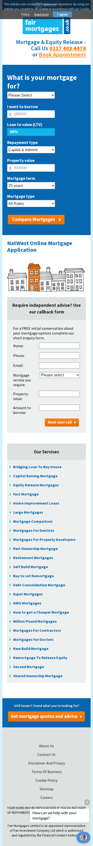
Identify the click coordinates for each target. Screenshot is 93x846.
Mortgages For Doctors (33, 639)
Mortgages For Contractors (37, 630)
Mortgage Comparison (32, 521)
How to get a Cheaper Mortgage (41, 612)
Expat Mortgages (28, 594)
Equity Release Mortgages (36, 485)
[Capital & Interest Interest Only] (31, 150)
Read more (41, 14)
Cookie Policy (46, 780)
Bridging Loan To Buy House (37, 466)
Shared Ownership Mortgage (37, 675)
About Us (46, 745)
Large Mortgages (28, 512)
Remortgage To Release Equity (40, 657)
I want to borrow (22, 106)
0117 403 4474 (67, 48)
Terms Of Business (46, 771)
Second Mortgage (28, 666)
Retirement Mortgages (33, 557)
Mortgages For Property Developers (44, 539)
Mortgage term (21, 178)
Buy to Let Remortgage (33, 575)
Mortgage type (21, 196)
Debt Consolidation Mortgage (39, 584)
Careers (46, 797)
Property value (21, 160)
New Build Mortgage (30, 648)
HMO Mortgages (27, 603)
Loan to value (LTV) (24, 124)
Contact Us (46, 754)
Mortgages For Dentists (33, 530)
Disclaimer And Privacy (46, 763)
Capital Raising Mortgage (35, 475)
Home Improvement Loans (36, 503)
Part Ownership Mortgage (35, 548)
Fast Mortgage (26, 494)
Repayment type (22, 142)
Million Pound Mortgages (35, 621)
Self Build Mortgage (30, 566)
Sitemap (46, 788)
